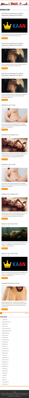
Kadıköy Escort (5, 353)
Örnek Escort (4, 368)
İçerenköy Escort (5, 350)
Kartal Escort (4, 355)
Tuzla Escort (4, 379)
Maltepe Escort (5, 366)
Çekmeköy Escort (5, 339)
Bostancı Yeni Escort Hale (10, 224)
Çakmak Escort (5, 337)
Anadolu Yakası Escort (6, 321)
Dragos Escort (5, 341)
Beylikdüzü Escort (5, 333)
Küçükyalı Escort (5, 361)
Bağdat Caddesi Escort (6, 330)
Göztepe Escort (5, 348)
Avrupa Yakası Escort (6, 328)
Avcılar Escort (5, 326)
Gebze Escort (4, 346)
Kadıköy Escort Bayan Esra (10, 135)
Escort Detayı (4, 38)
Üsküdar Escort (5, 384)
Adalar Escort (5, 319)
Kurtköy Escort (5, 364)
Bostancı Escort (5, 335)
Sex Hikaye (4, 375)
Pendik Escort (5, 370)
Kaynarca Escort (5, 359)
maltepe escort (25, 393)
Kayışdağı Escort (5, 357)
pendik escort (24, 394)
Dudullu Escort (5, 344)
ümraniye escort (12, 394)
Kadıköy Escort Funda (8, 105)
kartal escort (18, 394)
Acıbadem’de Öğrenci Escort (10, 283)
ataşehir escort (5, 394)
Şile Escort (4, 377)
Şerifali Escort (5, 373)
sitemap (14, 391)
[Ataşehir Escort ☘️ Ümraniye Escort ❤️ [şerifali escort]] (14, 3)
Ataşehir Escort (5, 324)
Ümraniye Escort (5, 381)
